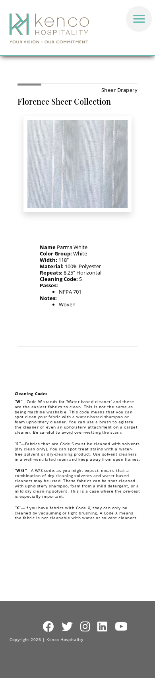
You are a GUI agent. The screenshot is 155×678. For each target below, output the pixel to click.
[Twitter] (67, 626)
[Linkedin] (102, 626)
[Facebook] (48, 626)
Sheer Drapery (119, 90)
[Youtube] (121, 626)
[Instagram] (85, 626)
